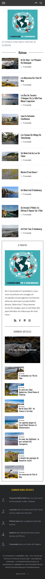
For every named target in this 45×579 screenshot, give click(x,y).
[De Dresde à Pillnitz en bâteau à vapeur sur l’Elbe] (10, 211)
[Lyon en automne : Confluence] (10, 119)
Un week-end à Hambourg (31, 190)
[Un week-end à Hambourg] (10, 192)
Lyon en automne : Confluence (28, 117)
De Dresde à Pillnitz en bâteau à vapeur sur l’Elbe (32, 209)
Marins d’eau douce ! (29, 172)
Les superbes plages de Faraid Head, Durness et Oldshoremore (28, 425)
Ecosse (22, 347)
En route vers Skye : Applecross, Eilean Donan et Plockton (29, 392)
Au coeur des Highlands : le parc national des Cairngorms (29, 441)
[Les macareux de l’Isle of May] (10, 81)
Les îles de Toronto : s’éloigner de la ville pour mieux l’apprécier (31, 98)
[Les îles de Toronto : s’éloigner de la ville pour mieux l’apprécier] (10, 99)
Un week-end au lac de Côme (30, 154)
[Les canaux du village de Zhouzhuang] (10, 138)
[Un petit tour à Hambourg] (10, 231)
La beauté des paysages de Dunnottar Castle (29, 459)
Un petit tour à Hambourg (31, 228)
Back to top (20, 574)
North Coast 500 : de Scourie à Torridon (27, 409)
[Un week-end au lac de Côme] (10, 156)
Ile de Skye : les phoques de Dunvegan (31, 61)
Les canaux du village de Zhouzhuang (31, 136)
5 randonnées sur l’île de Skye (28, 377)
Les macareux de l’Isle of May (31, 79)
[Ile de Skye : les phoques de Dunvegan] (10, 63)
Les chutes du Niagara (32, 544)
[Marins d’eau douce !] (10, 174)
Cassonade (27, 66)
